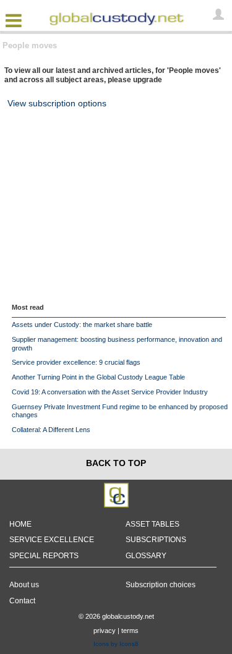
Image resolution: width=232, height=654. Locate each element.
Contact (22, 601)
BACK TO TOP (116, 463)
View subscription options (56, 103)
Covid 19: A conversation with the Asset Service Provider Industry (110, 392)
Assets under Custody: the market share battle (82, 324)
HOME (20, 524)
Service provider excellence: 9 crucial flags (76, 362)
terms (130, 630)
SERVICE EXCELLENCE (51, 539)
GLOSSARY (146, 555)
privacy (104, 630)
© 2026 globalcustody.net (116, 616)
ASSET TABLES (152, 524)
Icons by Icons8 (116, 643)
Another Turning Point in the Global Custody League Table (98, 377)
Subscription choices (160, 584)
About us (24, 584)
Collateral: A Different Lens (51, 429)
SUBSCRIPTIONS (156, 539)
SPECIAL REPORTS (44, 555)
